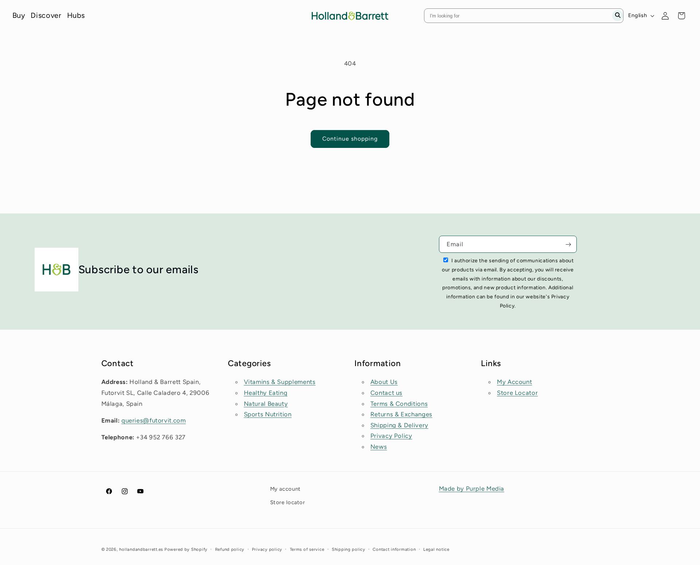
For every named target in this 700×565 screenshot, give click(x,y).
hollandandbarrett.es (141, 549)
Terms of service (307, 549)
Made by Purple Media (472, 488)
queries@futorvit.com (153, 420)
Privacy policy (267, 549)
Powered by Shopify (185, 549)
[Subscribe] (568, 244)
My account (285, 489)
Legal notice (436, 549)
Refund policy (230, 549)
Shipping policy (348, 549)
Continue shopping (350, 138)
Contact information (394, 549)
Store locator (287, 502)
